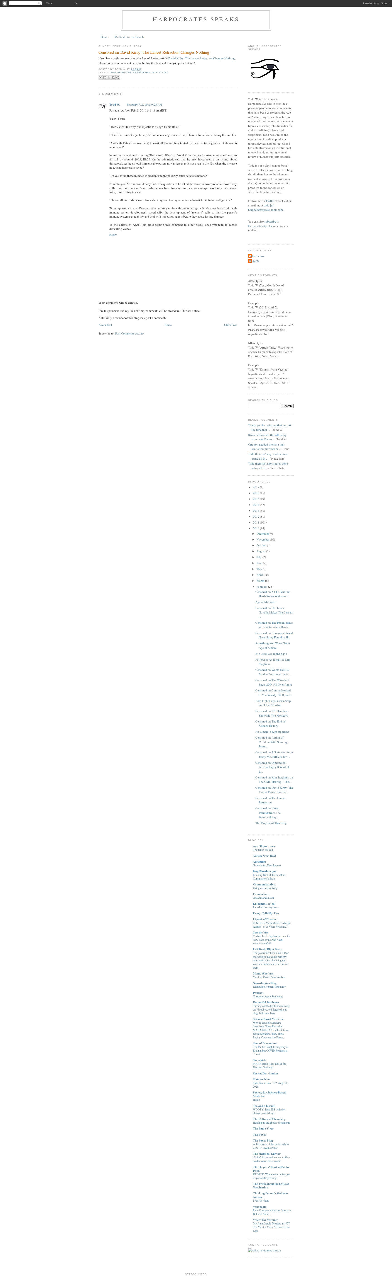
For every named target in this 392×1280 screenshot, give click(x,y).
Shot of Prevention (265, 1043)
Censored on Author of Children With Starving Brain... (271, 741)
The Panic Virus (263, 1128)
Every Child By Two (266, 913)
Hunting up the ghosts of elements (271, 1122)
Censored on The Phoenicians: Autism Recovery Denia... (274, 625)
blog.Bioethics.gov (264, 871)
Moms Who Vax (263, 973)
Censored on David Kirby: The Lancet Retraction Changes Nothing (153, 52)
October (261, 545)
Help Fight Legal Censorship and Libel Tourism (273, 703)
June (259, 563)
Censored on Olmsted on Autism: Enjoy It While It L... (272, 767)
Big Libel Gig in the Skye (271, 654)
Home (104, 37)
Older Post (230, 325)
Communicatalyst (264, 884)
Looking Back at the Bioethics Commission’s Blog (269, 876)
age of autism (120, 72)
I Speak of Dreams (264, 919)
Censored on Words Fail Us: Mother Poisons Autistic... (273, 672)
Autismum (259, 861)
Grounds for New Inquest (267, 865)
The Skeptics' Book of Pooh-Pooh (271, 1169)
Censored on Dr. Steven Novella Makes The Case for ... (274, 612)
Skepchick (259, 1060)
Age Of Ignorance (264, 846)
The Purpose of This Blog (271, 823)
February (262, 586)
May (259, 569)
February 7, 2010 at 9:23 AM (144, 104)
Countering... (261, 894)
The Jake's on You (263, 849)
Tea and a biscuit (263, 1105)
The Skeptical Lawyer (267, 1153)
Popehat (258, 992)
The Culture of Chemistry (269, 1119)
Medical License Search (129, 37)
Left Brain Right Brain (267, 949)
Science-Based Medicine (268, 1019)
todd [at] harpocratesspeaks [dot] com (265, 207)
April (260, 575)
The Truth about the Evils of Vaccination (271, 1185)
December (263, 533)
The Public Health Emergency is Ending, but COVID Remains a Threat (270, 1050)
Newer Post (105, 325)
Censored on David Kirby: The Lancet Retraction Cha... (274, 789)
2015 (256, 499)
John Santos (256, 256)
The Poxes (259, 1134)
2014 (256, 505)
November (263, 539)
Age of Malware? (265, 602)
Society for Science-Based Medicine (269, 1094)
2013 (256, 511)
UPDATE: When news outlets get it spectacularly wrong (271, 1176)
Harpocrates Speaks (196, 19)
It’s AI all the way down (266, 907)
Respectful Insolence (266, 1002)
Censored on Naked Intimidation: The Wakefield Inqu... (268, 812)
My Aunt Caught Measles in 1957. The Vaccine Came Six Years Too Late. (271, 1227)
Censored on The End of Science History (270, 723)
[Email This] (100, 77)
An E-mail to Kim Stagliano (272, 732)
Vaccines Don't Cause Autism (269, 977)
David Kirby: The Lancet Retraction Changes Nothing (201, 58)
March (261, 581)
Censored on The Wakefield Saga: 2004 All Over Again (273, 682)
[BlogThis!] (105, 77)
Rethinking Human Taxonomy (269, 986)
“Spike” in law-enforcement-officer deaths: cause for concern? (272, 1159)
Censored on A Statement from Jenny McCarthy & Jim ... (274, 754)
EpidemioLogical (264, 903)
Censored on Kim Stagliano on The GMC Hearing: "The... (274, 779)
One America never (263, 897)
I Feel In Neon (261, 1200)
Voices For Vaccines (265, 1219)
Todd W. (114, 104)
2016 (256, 493)
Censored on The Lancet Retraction (270, 800)
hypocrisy (160, 72)
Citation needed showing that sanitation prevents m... (266, 446)
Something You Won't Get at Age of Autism (272, 645)
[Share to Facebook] (113, 77)
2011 (256, 522)
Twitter (270, 201)
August (261, 551)
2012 (256, 516)
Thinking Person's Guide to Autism (270, 1195)
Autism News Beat (264, 855)
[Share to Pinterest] (117, 77)
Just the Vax (260, 932)
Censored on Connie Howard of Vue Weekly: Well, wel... (273, 692)
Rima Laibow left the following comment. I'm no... (267, 437)
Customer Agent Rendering (268, 996)
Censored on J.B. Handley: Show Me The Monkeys (271, 713)
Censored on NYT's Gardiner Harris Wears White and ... (272, 594)
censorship (141, 72)
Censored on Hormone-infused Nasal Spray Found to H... (274, 635)
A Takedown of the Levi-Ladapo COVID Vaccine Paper (271, 1145)
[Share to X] (109, 77)
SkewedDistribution (265, 1073)
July (259, 557)
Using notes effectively (265, 888)
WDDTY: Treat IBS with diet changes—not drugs (269, 1111)
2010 (256, 528)
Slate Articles (261, 1079)
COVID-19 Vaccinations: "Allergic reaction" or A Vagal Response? (272, 924)
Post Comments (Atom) (129, 333)
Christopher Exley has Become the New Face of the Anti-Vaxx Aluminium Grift (271, 939)
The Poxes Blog (263, 1140)
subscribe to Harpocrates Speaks (263, 223)
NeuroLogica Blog (265, 983)
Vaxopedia (260, 1206)
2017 (256, 487)
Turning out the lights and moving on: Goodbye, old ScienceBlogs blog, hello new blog (271, 1009)
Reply (113, 235)
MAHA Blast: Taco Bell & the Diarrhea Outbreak (269, 1065)
